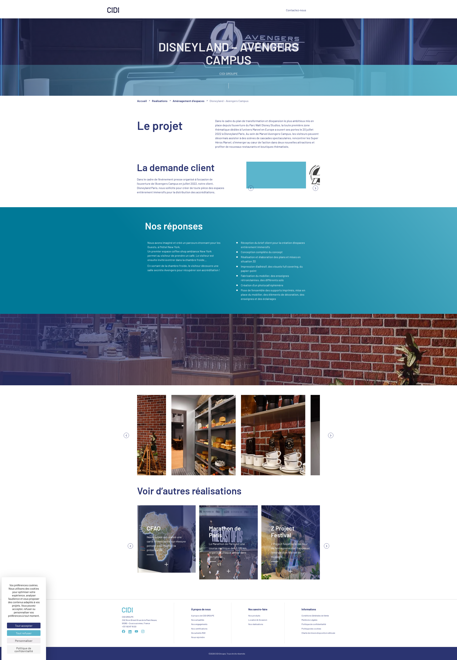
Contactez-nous (296, 10)
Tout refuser (24, 633)
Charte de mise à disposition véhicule (318, 632)
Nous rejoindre (198, 637)
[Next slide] (250, 188)
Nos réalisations (185, 10)
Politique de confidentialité (314, 624)
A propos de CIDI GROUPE (202, 615)
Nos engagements (199, 624)
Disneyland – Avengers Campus (229, 101)
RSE (222, 11)
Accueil (142, 101)
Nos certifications (199, 628)
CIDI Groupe (241, 11)
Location (206, 10)
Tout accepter (23, 625)
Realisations (159, 101)
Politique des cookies (311, 628)
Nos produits (161, 10)
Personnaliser (23, 640)
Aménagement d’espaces (188, 101)
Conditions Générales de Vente (315, 615)
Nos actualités (197, 619)
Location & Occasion (257, 619)
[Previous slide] (315, 188)
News (260, 10)
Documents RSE (198, 632)
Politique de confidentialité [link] (23, 649)
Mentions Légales (309, 619)
